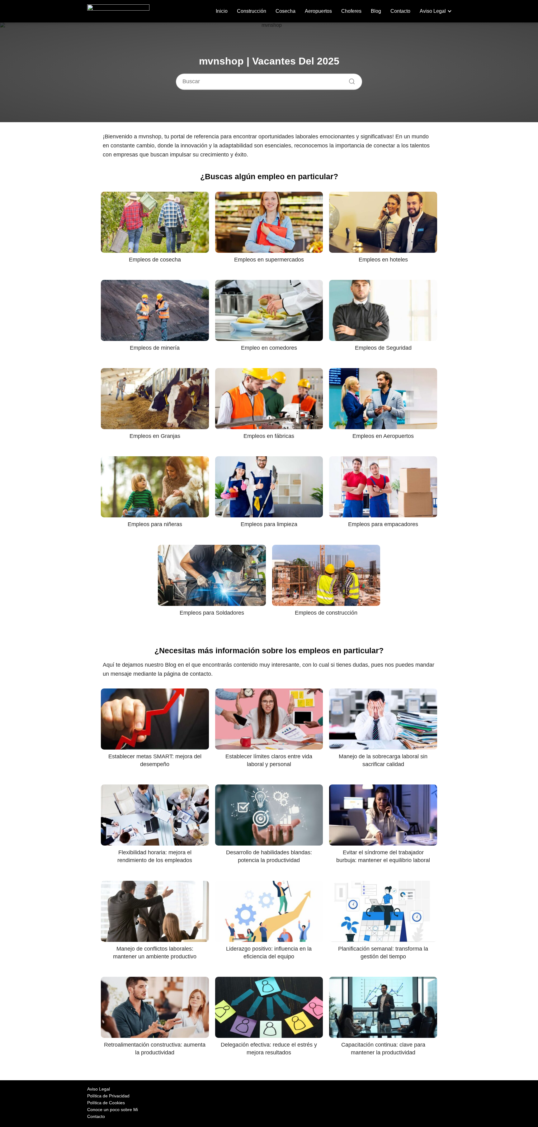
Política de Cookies (106, 1102)
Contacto (400, 11)
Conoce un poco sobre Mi (112, 1109)
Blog (376, 11)
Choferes (351, 11)
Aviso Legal (433, 11)
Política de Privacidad (108, 1095)
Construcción (251, 11)
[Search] (349, 80)
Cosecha (285, 11)
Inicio (222, 11)
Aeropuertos (318, 11)
